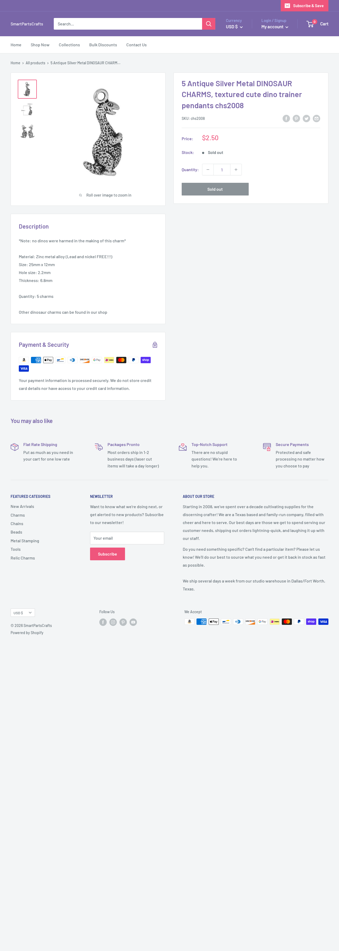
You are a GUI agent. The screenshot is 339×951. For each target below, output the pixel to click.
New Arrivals (22, 506)
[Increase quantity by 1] (236, 169)
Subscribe (107, 553)
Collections (69, 44)
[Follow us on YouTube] (133, 622)
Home (16, 44)
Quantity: (190, 169)
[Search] (208, 24)
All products (35, 63)
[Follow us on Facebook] (103, 622)
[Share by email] (316, 118)
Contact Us (136, 44)
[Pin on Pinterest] (296, 118)
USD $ (18, 613)
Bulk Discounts (103, 44)
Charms (18, 514)
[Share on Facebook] (286, 118)
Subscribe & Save (308, 5)
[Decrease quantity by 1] (207, 169)
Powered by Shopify (27, 632)
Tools (16, 549)
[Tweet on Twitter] (306, 118)
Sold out (215, 189)
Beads (16, 531)
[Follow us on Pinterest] (123, 622)
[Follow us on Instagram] (113, 622)
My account (272, 26)
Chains (17, 523)
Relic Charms (23, 557)
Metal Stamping (25, 540)
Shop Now (40, 44)
